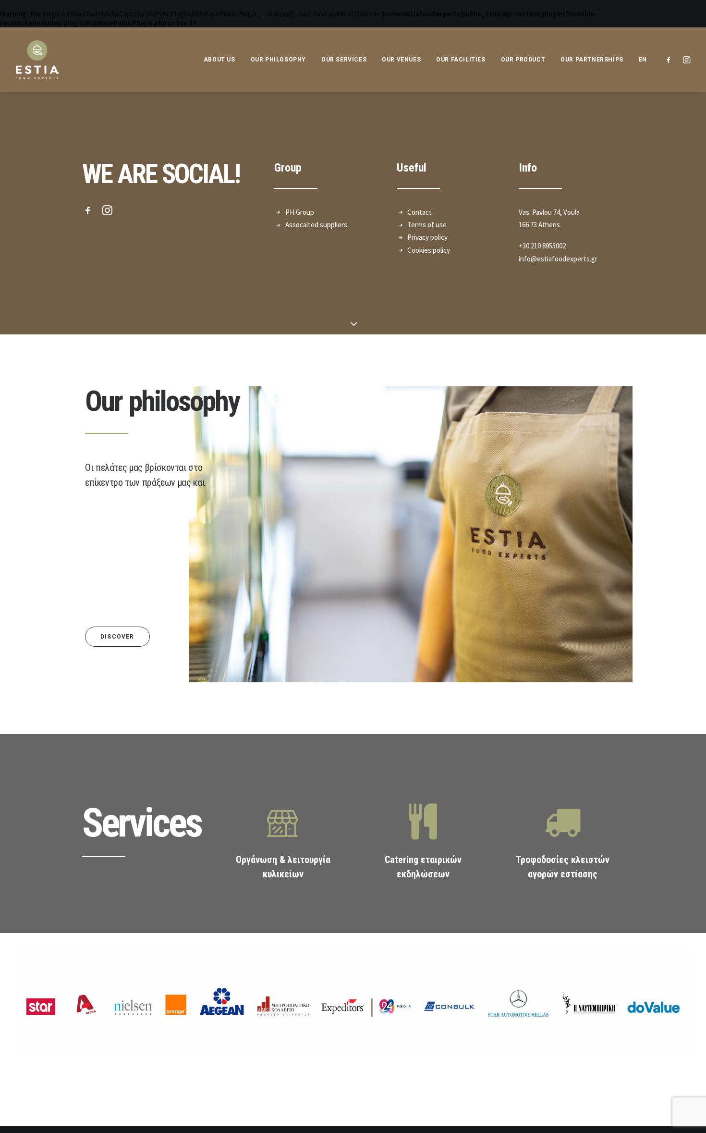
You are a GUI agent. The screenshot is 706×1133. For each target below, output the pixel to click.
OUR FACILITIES (460, 59)
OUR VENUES (401, 59)
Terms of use (427, 224)
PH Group (299, 212)
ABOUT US (219, 59)
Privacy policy (427, 237)
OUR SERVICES (343, 59)
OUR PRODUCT (523, 59)
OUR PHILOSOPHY (278, 59)
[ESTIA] (37, 59)
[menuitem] (639, 59)
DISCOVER (117, 636)
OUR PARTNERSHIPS (591, 59)
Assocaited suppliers (316, 224)
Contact (419, 212)
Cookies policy (428, 250)
